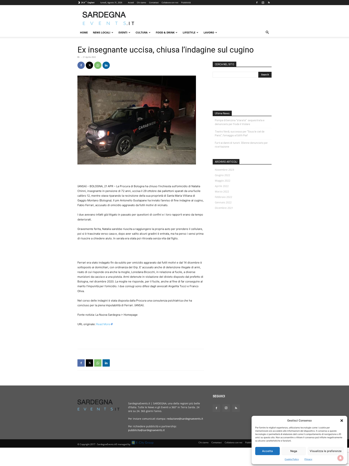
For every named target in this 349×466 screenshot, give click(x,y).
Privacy (308, 459)
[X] (89, 65)
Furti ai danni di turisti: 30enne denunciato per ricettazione (241, 144)
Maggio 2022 (222, 180)
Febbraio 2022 (223, 197)
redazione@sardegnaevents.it (185, 418)
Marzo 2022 (222, 191)
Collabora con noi (170, 2)
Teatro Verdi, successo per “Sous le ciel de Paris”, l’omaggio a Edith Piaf (239, 133)
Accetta (267, 451)
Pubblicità (186, 2)
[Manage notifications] (340, 458)
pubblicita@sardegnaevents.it (146, 430)
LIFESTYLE (189, 32)
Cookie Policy (292, 459)
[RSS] (269, 2)
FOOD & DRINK (165, 32)
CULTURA (142, 32)
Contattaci (154, 2)
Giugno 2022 (222, 175)
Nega (293, 451)
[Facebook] (257, 2)
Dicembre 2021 (224, 208)
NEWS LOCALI (101, 32)
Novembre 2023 (224, 169)
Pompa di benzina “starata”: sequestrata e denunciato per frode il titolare (239, 122)
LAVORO (209, 32)
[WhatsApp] (97, 65)
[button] (342, 420)
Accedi (131, 2)
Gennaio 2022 (223, 202)
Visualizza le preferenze (326, 451)
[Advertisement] (205, 18)
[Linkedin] (106, 65)
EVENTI (123, 32)
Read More (103, 324)
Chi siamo (141, 2)
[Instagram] (263, 2)
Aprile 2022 (222, 186)
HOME (84, 32)
